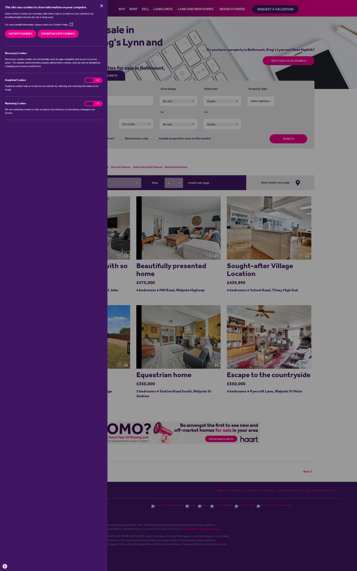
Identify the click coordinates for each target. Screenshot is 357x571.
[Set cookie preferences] (8, 562)
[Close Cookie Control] (101, 5)
